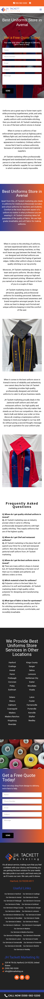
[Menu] (41, 9)
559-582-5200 (21, 3)
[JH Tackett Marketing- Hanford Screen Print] (10, 9)
